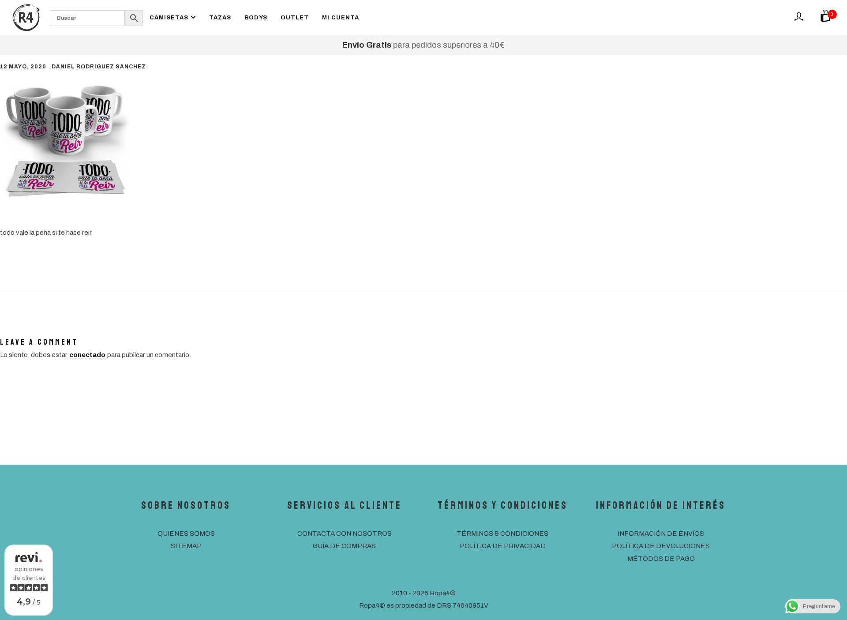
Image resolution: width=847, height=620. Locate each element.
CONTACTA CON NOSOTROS (344, 533)
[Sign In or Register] (799, 20)
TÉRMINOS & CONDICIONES (502, 533)
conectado (87, 354)
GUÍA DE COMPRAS (344, 545)
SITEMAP (186, 545)
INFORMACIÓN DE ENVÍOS (661, 533)
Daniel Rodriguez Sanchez (99, 67)
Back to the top (822, 569)
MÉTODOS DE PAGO (661, 558)
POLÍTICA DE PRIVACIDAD (503, 545)
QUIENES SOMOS (186, 533)
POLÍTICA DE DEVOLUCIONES (661, 545)
